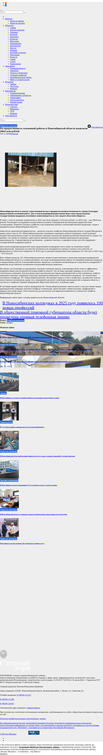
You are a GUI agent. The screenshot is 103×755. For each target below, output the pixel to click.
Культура (14, 39)
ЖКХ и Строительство (20, 80)
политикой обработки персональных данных (39, 747)
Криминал (14, 109)
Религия (13, 57)
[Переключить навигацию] (1, 10)
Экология (14, 71)
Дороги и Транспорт (19, 73)
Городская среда (17, 100)
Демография (15, 98)
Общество (9, 25)
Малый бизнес (16, 102)
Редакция (14, 134)
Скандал (13, 107)
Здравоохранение (17, 93)
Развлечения (15, 64)
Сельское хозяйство (18, 75)
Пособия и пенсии (18, 52)
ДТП (12, 111)
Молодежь (14, 41)
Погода (13, 48)
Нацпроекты (10, 91)
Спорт (12, 62)
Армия (13, 28)
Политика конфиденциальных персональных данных (23, 719)
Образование (15, 43)
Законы (13, 84)
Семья (12, 59)
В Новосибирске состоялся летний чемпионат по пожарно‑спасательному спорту (36, 337)
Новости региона (17, 23)
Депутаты (14, 86)
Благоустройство (17, 30)
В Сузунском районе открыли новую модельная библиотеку (22, 427)
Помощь (13, 50)
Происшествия (11, 104)
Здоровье (14, 32)
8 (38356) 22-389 (7, 699)
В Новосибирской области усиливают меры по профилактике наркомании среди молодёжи (41, 361)
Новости (8, 19)
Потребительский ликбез (21, 77)
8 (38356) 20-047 (7, 704)
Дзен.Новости (11, 116)
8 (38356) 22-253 (24, 695)
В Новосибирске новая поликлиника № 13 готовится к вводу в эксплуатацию (28, 485)
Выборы (13, 89)
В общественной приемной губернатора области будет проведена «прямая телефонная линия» (48, 314)
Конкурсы (14, 37)
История (13, 34)
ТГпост (9, 322)
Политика (9, 82)
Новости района (17, 21)
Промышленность (17, 68)
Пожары (13, 113)
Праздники (15, 55)
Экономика (10, 66)
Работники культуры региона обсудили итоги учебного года (22, 543)
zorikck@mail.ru (33, 708)
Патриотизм (15, 46)
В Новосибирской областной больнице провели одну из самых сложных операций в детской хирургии (46, 349)
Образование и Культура (20, 95)
